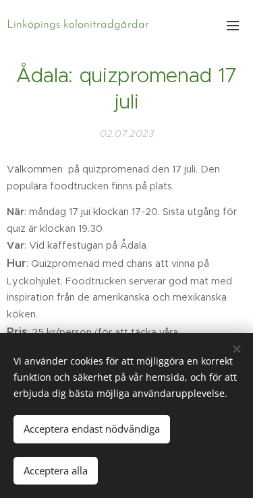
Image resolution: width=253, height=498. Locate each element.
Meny (232, 24)
